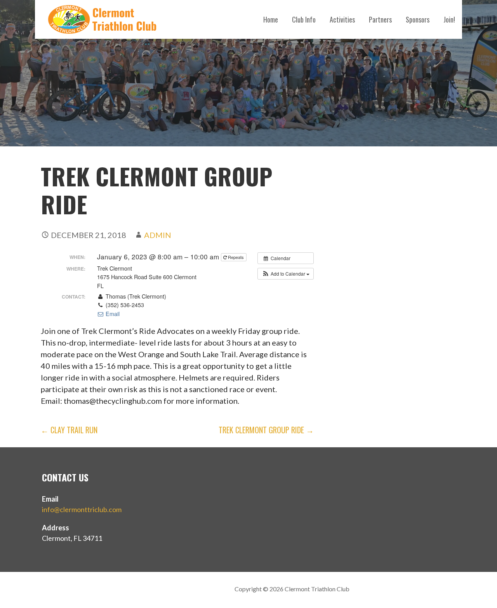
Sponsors (417, 19)
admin (157, 235)
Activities (342, 19)
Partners (380, 19)
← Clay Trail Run (69, 430)
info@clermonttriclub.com (82, 509)
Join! (449, 19)
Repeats (236, 257)
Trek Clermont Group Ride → (266, 430)
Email (112, 314)
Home (270, 19)
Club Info (304, 19)
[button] (285, 273)
